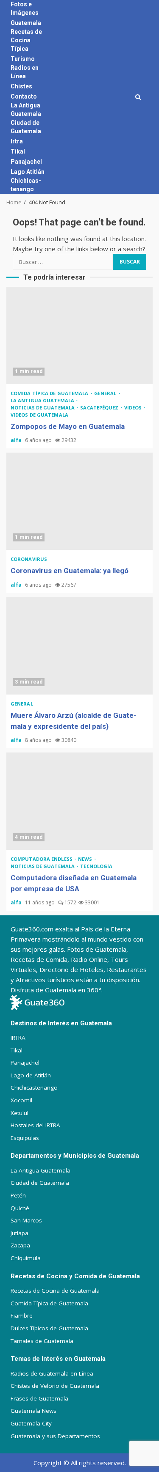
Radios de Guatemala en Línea (52, 1373)
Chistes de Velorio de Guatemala (55, 1386)
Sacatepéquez (100, 407)
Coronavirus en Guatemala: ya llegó (79, 501)
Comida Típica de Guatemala (49, 1303)
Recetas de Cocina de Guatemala (55, 1290)
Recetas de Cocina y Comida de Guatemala (75, 1276)
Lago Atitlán (28, 171)
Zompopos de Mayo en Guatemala (79, 335)
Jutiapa (19, 1233)
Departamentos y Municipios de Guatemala (75, 1155)
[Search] (138, 97)
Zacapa (20, 1245)
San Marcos (26, 1220)
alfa (17, 440)
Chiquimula (26, 1258)
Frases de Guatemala (39, 1398)
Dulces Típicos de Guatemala (49, 1328)
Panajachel (26, 161)
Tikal (18, 151)
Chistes (21, 86)
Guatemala (26, 22)
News (86, 859)
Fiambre (22, 1315)
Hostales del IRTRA (35, 1125)
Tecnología (96, 866)
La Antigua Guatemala (43, 400)
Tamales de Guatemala (42, 1341)
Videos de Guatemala (39, 414)
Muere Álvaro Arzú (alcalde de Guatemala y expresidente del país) (79, 646)
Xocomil (21, 1100)
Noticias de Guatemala (43, 407)
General (106, 393)
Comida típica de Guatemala (50, 393)
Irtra (17, 141)
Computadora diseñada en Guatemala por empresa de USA (79, 801)
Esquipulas (25, 1138)
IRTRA (18, 1037)
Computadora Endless (42, 859)
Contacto (24, 96)
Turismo (23, 58)
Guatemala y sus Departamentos (55, 1436)
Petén (18, 1195)
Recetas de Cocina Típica (26, 40)
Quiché (20, 1208)
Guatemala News (33, 1410)
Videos (133, 407)
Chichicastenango (34, 1087)
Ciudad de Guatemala (40, 1182)
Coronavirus (29, 559)
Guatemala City (31, 1423)
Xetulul (19, 1113)
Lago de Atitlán (31, 1075)
